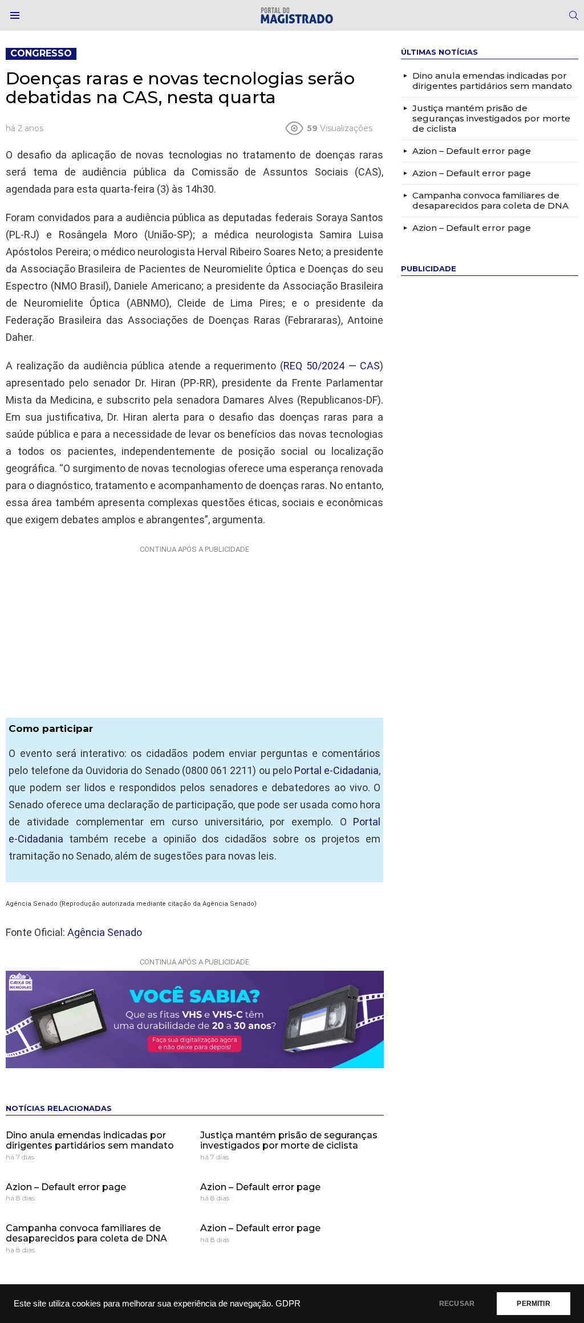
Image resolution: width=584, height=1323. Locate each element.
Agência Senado (104, 932)
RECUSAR (456, 1304)
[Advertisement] (194, 629)
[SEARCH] (573, 15)
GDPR (288, 1303)
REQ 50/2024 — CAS (331, 366)
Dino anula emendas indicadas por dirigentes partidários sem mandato (90, 1140)
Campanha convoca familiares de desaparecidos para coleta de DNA (86, 1233)
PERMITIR (533, 1304)
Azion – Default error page (66, 1187)
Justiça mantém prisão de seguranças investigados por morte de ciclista (289, 1140)
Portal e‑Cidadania (336, 770)
